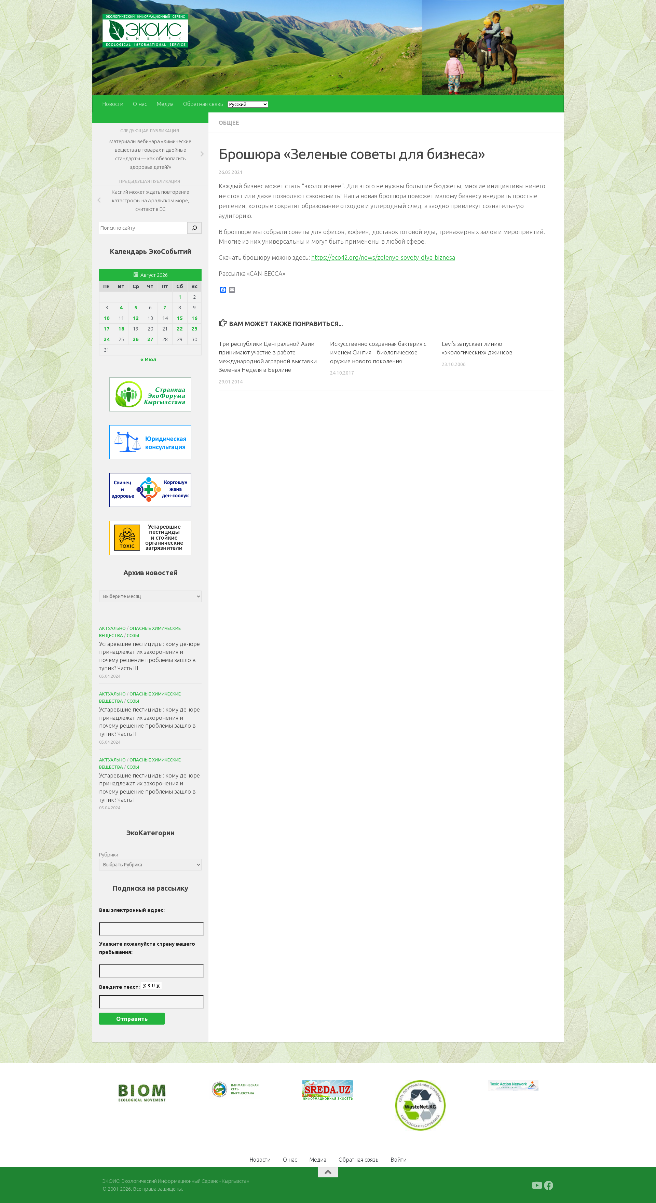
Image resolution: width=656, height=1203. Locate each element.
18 (121, 329)
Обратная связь (203, 104)
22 (180, 329)
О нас (140, 104)
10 (107, 318)
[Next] (246, 1093)
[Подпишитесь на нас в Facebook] (549, 1185)
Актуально (112, 628)
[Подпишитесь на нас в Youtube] (536, 1185)
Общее (229, 123)
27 (150, 339)
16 (194, 318)
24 (107, 339)
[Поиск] (194, 228)
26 (136, 339)
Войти (399, 1159)
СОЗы (133, 635)
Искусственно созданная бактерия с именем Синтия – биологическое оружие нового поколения (378, 352)
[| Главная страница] (145, 31)
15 (180, 318)
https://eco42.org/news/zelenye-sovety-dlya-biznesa (383, 257)
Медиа (165, 104)
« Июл (148, 359)
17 (107, 329)
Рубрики (108, 854)
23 (194, 329)
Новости (112, 104)
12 (136, 318)
